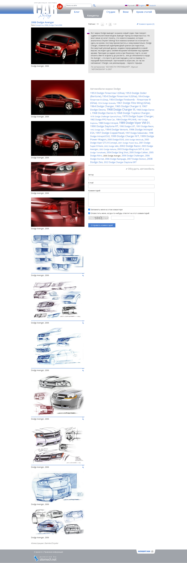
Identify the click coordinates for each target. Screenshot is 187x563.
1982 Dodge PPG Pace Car (102, 119)
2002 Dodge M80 (111, 146)
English (142, 5)
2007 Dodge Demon (136, 159)
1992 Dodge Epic (97, 129)
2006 (46, 25)
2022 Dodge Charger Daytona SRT (120, 162)
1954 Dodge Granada (107, 103)
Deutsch (152, 5)
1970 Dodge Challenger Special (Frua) (105, 116)
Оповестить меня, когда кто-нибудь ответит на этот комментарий (120, 213)
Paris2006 (58, 25)
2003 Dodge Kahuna (107, 149)
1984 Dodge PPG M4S (126, 119)
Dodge (51, 25)
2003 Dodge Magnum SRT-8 (130, 149)
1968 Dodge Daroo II (104, 113)
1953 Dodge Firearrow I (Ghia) (107, 93)
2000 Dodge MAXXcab (134, 139)
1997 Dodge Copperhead (109, 132)
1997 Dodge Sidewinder (136, 133)
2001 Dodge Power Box (128, 143)
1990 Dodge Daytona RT (104, 126)
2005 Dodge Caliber (138, 152)
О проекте (38, 552)
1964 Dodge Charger (102, 106)
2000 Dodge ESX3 (115, 139)
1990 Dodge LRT (127, 126)
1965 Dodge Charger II (128, 106)
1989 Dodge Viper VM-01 (134, 123)
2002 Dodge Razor (130, 146)
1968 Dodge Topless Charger (133, 113)
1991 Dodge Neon (144, 126)
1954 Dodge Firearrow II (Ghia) (119, 96)
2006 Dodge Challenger (133, 155)
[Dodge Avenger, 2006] (57, 271)
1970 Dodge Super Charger (137, 116)
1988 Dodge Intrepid (108, 123)
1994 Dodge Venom (116, 129)
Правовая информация (53, 552)
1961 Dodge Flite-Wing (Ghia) (133, 103)
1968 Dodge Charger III (121, 109)
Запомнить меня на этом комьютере (107, 209)
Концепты (39, 25)
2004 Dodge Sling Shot (117, 152)
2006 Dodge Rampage (115, 159)
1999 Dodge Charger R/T (125, 136)
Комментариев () (146, 24)
